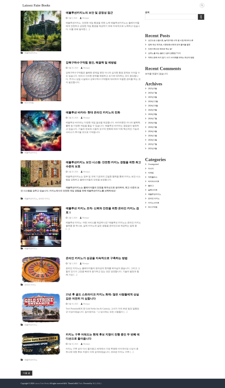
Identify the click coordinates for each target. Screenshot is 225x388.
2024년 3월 (152, 136)
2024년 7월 (152, 118)
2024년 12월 (153, 101)
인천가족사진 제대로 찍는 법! (160, 49)
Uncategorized (153, 164)
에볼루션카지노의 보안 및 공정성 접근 (89, 12)
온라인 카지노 (44, 199)
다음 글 (26, 373)
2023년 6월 (152, 148)
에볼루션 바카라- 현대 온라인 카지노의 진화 (93, 112)
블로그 (151, 186)
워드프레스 (97, 383)
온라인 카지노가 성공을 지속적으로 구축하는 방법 (97, 258)
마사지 (151, 168)
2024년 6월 (152, 123)
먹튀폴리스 (152, 177)
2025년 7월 (152, 93)
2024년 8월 (152, 114)
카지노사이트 (153, 203)
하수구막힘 (29, 103)
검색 (147, 12)
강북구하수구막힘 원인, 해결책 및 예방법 (91, 62)
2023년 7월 (152, 144)
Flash (80, 383)
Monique (85, 18)
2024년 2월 (152, 140)
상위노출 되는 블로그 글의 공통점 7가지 (164, 53)
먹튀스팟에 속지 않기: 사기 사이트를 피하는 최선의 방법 (171, 57)
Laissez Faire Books (36, 5)
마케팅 (151, 173)
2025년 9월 (152, 88)
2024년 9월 (152, 110)
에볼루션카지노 (30, 53)
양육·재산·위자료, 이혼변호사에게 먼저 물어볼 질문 (169, 45)
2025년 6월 (152, 97)
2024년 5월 (152, 127)
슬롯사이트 (152, 190)
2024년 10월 (153, 106)
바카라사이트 (153, 181)
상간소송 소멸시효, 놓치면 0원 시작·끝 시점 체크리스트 (170, 40)
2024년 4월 (152, 131)
